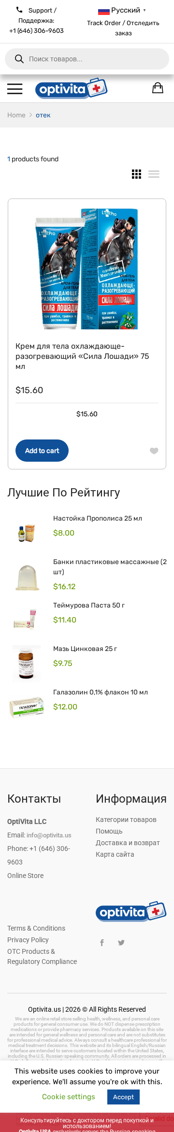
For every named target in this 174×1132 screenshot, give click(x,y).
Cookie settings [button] (68, 1096)
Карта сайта (115, 854)
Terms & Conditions (36, 928)
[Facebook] (102, 943)
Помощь (109, 831)
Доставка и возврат (128, 843)
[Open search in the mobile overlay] (87, 59)
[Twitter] (121, 943)
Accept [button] (123, 1097)
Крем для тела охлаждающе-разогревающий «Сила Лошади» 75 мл (82, 356)
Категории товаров (126, 819)
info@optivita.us (49, 835)
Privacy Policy (28, 940)
